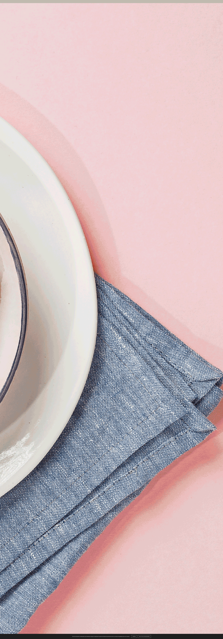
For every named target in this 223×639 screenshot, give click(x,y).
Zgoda (134, 636)
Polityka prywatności (144, 636)
